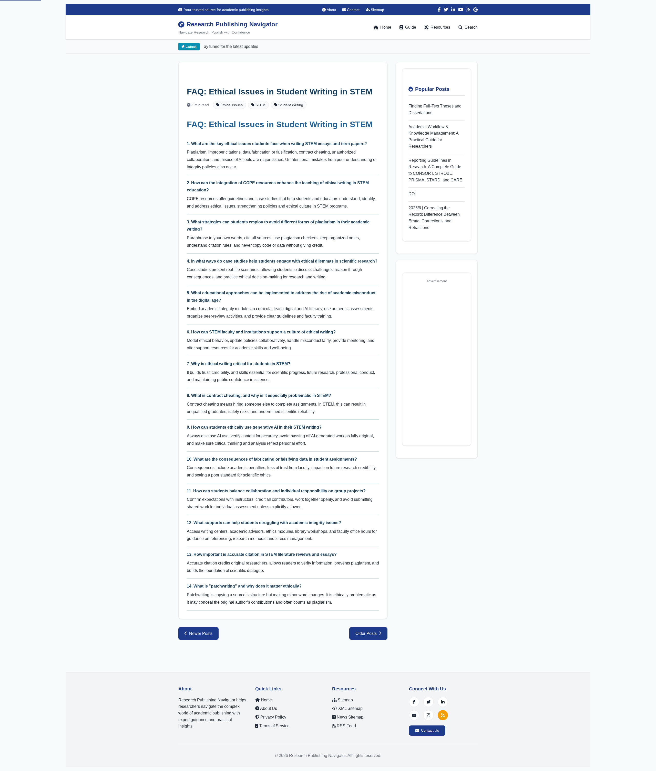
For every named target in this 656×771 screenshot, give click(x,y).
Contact (353, 10)
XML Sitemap (350, 708)
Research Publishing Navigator (232, 24)
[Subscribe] (443, 715)
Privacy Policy (272, 717)
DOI (412, 194)
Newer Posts (200, 633)
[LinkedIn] (453, 9)
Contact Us (430, 730)
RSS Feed (346, 726)
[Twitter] (446, 9)
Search (471, 27)
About (331, 10)
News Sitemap (349, 717)
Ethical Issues (231, 105)
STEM (259, 105)
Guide (410, 27)
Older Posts (366, 633)
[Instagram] (428, 715)
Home (385, 27)
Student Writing (290, 105)
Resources (440, 27)
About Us (268, 708)
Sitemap (377, 10)
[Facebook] (439, 9)
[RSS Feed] (468, 9)
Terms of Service (274, 726)
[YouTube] (460, 9)
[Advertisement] (436, 362)
